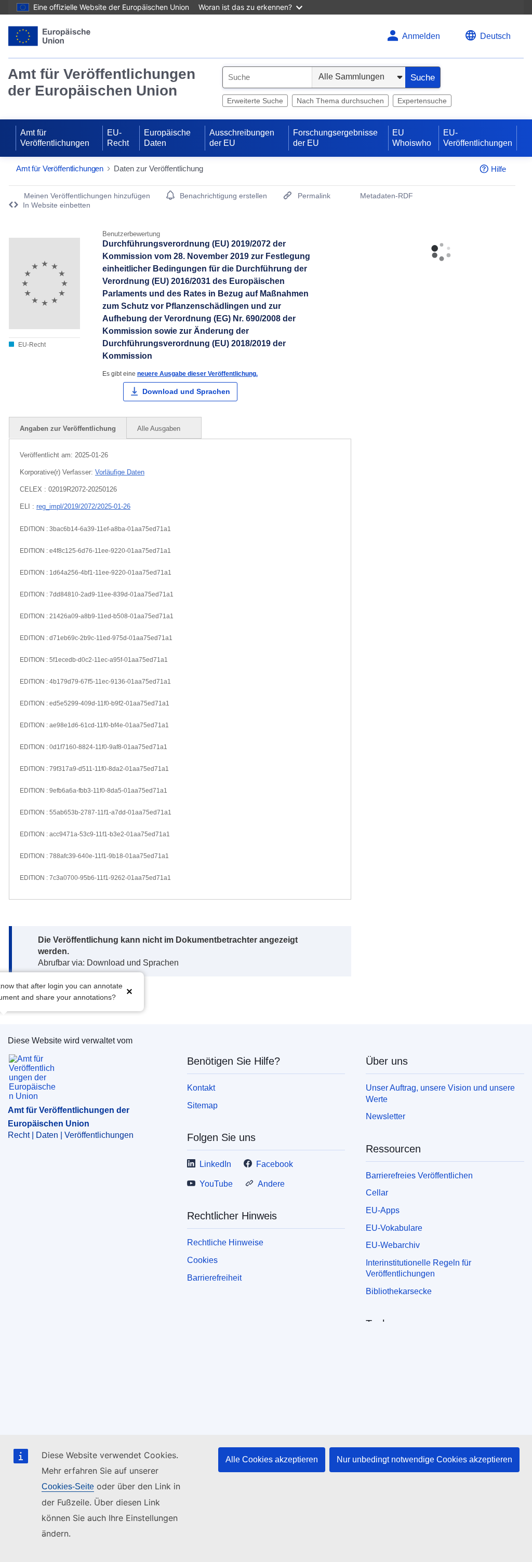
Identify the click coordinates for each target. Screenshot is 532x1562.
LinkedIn (215, 1164)
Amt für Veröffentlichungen (54, 137)
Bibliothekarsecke (399, 1291)
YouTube (216, 1183)
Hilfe (498, 169)
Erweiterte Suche (255, 101)
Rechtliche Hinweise (225, 1242)
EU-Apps (383, 1210)
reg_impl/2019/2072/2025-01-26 (83, 506)
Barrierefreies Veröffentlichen (419, 1175)
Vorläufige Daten (119, 472)
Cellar (377, 1192)
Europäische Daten (167, 137)
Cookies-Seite (68, 1486)
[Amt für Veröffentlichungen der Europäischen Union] (49, 36)
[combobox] (267, 77)
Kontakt (201, 1087)
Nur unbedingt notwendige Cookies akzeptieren (424, 1459)
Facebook (274, 1164)
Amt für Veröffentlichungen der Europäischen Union (101, 82)
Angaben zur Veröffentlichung (68, 428)
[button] (129, 990)
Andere (271, 1183)
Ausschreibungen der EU (241, 137)
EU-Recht (118, 137)
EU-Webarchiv (393, 1245)
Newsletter (385, 1116)
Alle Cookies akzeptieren (271, 1459)
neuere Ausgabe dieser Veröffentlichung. (197, 373)
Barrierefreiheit (214, 1277)
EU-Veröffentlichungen (477, 137)
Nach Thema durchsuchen (340, 101)
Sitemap (202, 1105)
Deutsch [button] (495, 36)
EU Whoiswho (411, 137)
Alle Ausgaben (159, 428)
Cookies (202, 1260)
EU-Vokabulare (394, 1228)
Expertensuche (422, 101)
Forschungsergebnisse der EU (335, 137)
